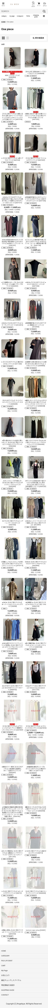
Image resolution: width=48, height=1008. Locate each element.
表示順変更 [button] (39, 38)
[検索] (44, 11)
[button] (3, 4)
